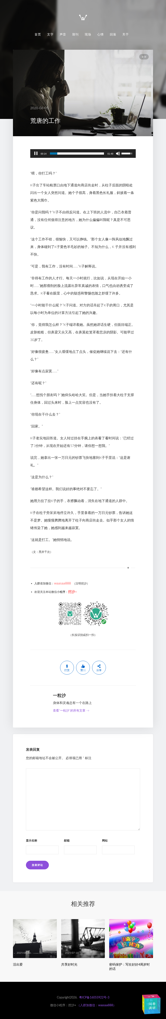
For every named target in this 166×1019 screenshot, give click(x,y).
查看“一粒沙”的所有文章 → (71, 710)
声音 (63, 34)
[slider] (77, 153)
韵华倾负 (158, 1003)
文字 (50, 34)
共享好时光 (69, 964)
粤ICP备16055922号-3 (94, 997)
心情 (100, 34)
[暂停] (36, 153)
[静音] (118, 153)
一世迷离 (151, 996)
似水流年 (143, 1004)
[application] (83, 153)
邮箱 (67, 840)
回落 (113, 34)
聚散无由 (151, 1011)
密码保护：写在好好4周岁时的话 (129, 967)
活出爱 (18, 964)
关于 (125, 34)
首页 (38, 34)
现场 (88, 34)
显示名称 (31, 840)
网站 (105, 840)
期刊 (75, 34)
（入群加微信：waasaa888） (96, 1005)
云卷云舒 (148, 1002)
